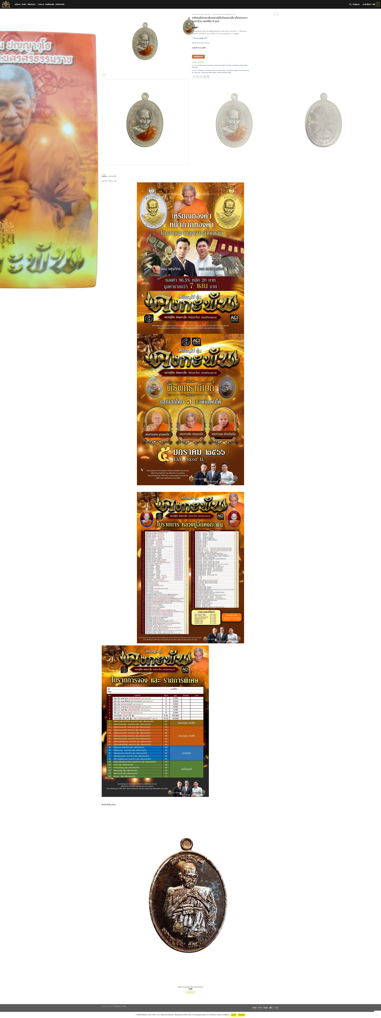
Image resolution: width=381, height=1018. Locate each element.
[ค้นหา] (350, 4)
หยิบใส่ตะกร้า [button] (190, 992)
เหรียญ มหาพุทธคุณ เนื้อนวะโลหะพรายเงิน (190, 987)
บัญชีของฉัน (49, 4)
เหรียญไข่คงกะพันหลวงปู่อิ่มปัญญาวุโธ (224, 14)
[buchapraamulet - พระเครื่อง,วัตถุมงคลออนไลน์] (5, 4)
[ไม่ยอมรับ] (377, 1015)
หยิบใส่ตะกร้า (198, 56)
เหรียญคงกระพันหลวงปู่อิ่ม (208, 72)
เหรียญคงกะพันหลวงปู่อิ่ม (224, 72)
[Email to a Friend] (201, 77)
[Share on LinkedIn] (208, 77)
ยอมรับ (234, 1015)
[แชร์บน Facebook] (193, 77)
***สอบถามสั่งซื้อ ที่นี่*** (200, 38)
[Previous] (103, 167)
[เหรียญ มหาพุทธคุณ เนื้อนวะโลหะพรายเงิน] (190, 896)
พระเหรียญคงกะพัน (210, 70)
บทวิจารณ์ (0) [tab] (112, 176)
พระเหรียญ (210, 65)
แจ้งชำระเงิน (60, 4)
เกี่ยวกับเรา (31, 4)
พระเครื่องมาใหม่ (202, 65)
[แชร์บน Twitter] (197, 77)
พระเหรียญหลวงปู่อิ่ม (232, 70)
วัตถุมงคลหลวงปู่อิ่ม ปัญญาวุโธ (201, 14)
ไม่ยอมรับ (241, 1015)
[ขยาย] (104, 75)
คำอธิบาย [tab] (104, 176)
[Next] (109, 74)
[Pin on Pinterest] (204, 77)
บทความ (41, 4)
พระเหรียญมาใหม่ (221, 70)
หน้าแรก (17, 4)
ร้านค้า (24, 4)
